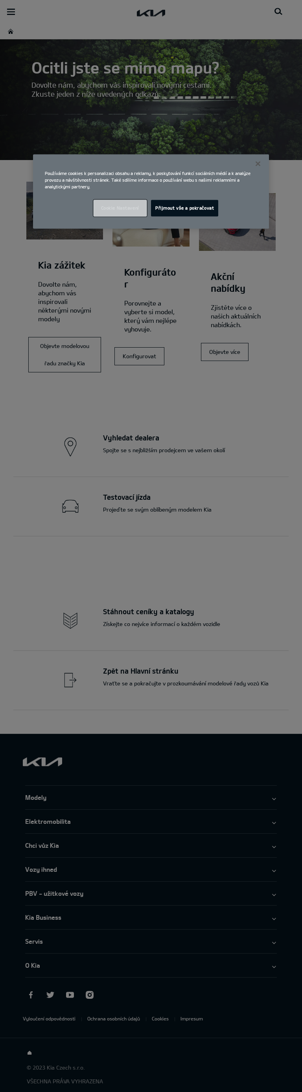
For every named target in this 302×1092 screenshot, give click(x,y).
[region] (151, 191)
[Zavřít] (258, 163)
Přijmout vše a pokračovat (184, 207)
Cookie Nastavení (120, 207)
